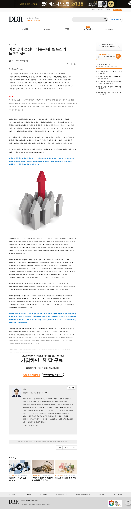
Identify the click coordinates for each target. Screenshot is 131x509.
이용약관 (28, 494)
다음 (73, 447)
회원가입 (100, 10)
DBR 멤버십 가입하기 (52, 375)
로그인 (93, 10)
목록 (66, 447)
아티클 (25, 29)
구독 (67, 29)
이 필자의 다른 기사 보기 (30, 425)
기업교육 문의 (117, 10)
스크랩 (75, 64)
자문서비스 (88, 29)
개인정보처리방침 (61, 494)
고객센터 (108, 10)
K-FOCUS (109, 29)
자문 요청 (71, 388)
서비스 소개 (12, 494)
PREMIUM (46, 29)
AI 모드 (116, 19)
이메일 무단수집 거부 (83, 494)
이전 (59, 447)
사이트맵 (101, 494)
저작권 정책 (43, 494)
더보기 (68, 63)
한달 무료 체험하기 (31, 375)
